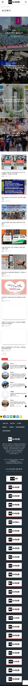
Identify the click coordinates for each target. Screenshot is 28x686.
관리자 (3, 176)
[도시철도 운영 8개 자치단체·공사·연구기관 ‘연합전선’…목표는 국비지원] (14, 162)
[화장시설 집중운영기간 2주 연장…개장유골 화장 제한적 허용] (14, 336)
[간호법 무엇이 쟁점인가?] (14, 33)
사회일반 (14, 13)
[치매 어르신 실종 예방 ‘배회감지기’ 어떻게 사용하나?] (14, 261)
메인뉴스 (12, 382)
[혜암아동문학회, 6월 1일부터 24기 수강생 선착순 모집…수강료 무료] (5, 403)
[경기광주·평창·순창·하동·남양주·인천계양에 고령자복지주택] (14, 101)
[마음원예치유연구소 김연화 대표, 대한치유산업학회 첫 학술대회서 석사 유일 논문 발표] (5, 375)
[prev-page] (3, 354)
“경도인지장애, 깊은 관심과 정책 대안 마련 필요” (13, 223)
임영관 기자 (12, 378)
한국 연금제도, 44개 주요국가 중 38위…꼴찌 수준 (14, 198)
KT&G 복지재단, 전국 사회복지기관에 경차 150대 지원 (13, 248)
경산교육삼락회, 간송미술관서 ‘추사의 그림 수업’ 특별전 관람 (18, 366)
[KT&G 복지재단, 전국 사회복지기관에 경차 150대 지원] (14, 236)
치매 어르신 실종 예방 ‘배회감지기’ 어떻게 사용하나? (14, 273)
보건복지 (9, 13)
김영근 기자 (12, 368)
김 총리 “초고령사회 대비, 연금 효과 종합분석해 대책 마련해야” (13, 322)
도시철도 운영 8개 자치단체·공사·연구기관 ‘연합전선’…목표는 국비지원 (13, 173)
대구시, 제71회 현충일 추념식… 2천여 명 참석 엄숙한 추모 (18, 384)
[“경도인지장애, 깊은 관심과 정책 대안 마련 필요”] (14, 211)
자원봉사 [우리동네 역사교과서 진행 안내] (18, 394)
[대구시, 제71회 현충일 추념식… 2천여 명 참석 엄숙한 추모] (5, 384)
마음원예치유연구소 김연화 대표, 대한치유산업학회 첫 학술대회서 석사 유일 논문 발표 (18, 375)
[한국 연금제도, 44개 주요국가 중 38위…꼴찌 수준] (14, 186)
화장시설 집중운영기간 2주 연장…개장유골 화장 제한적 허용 (13, 347)
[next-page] (5, 354)
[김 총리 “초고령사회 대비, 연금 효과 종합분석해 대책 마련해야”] (14, 311)
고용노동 (4, 13)
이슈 (4, 6)
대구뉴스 (12, 363)
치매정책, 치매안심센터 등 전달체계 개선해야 (14, 298)
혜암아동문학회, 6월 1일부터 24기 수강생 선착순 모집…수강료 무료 (18, 403)
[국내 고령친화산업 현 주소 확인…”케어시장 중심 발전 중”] (14, 67)
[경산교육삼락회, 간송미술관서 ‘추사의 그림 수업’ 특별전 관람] (5, 366)
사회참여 (12, 391)
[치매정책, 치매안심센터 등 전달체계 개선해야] (14, 286)
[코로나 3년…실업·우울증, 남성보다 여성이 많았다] (14, 134)
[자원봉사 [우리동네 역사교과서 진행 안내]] (5, 394)
